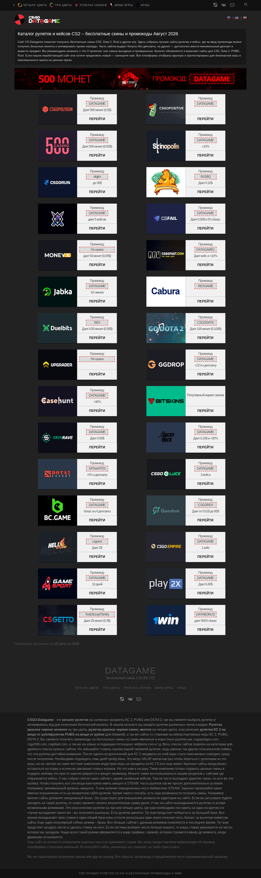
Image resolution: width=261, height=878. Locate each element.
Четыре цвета (35, 5)
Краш (145, 5)
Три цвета (63, 5)
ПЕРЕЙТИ (97, 119)
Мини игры (124, 5)
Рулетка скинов (93, 5)
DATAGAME (130, 670)
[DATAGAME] (37, 23)
